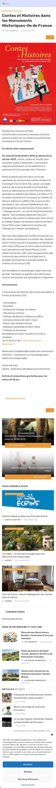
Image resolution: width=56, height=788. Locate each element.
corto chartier (13, 520)
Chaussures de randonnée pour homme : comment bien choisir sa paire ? (33, 696)
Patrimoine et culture (12, 11)
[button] (52, 734)
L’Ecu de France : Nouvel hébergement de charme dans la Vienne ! (27, 596)
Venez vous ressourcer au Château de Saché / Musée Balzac (35, 674)
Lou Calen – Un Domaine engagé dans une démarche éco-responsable (23, 555)
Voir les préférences (28, 779)
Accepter (28, 764)
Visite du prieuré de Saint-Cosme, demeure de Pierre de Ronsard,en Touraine (36, 654)
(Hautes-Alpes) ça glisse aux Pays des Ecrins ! (25, 516)
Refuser (28, 772)
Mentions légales (28, 785)
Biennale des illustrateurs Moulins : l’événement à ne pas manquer (37, 635)
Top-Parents (11, 31)
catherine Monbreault (35, 660)
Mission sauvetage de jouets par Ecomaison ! (29, 708)
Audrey (8, 560)
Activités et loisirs (14, 494)
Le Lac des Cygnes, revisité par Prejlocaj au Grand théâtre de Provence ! (33, 720)
